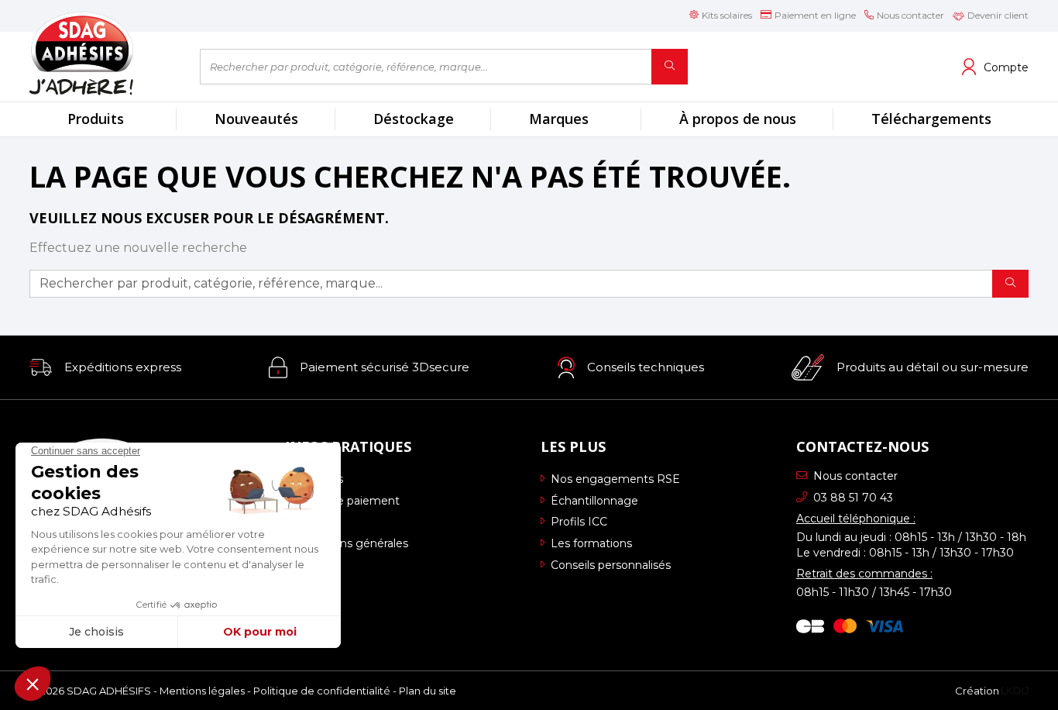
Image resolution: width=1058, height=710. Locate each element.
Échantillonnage (594, 501)
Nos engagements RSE (615, 479)
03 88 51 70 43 (853, 498)
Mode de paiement (347, 501)
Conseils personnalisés (611, 565)
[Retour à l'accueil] (103, 53)
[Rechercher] (669, 66)
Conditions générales (351, 543)
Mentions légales (202, 690)
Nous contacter (855, 476)
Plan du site (427, 690)
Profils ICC (579, 522)
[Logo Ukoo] (1015, 691)
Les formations (591, 543)
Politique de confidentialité (321, 690)
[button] (105, 367)
